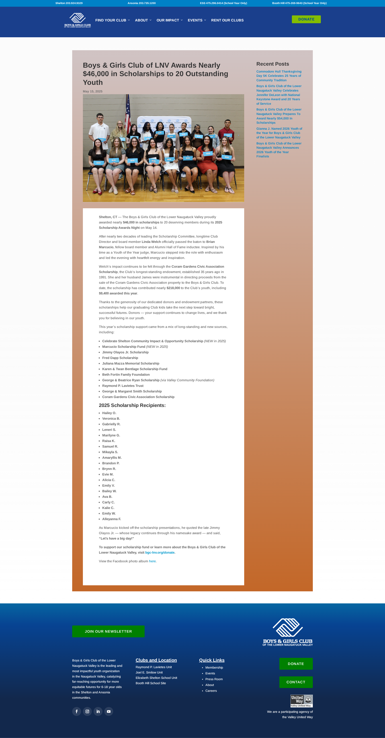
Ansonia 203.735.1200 (142, 3)
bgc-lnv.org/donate (159, 552)
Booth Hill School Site (151, 683)
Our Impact (168, 20)
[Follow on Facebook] (76, 711)
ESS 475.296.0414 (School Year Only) (223, 3)
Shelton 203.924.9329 (69, 3)
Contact (296, 682)
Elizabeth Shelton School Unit (156, 678)
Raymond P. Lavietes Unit (154, 667)
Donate (296, 664)
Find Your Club (110, 20)
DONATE (306, 19)
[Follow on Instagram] (87, 711)
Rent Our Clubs (227, 20)
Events (195, 20)
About (141, 20)
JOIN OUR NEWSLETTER (108, 631)
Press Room (214, 679)
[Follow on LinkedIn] (98, 711)
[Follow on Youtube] (108, 711)
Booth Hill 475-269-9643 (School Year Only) (299, 3)
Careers (211, 690)
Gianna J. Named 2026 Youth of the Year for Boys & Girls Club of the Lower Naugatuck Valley (279, 133)
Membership (214, 667)
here (152, 561)
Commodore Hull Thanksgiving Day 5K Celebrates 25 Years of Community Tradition (278, 76)
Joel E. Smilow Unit (149, 672)
